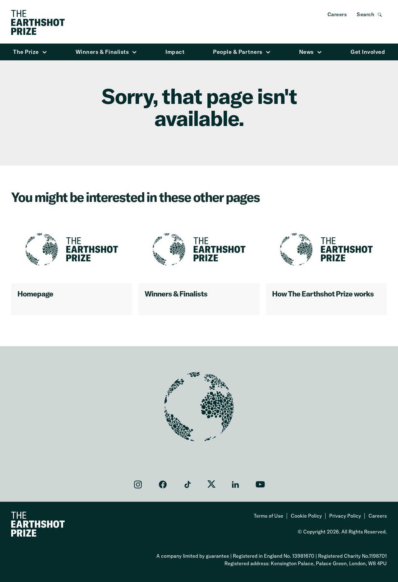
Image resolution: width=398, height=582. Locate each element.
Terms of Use (268, 516)
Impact (174, 51)
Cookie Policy (306, 516)
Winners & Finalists (102, 51)
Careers (337, 14)
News (306, 51)
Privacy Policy (345, 516)
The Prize (26, 51)
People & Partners (237, 51)
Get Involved (367, 51)
